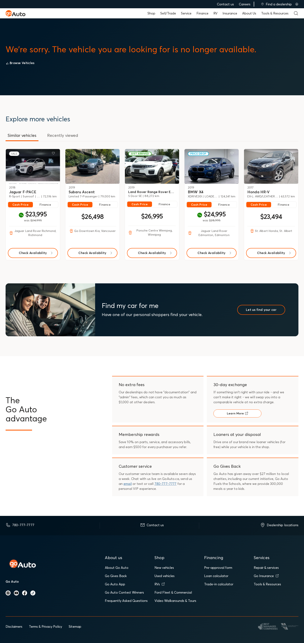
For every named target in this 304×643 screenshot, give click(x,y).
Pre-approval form (218, 567)
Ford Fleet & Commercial (173, 592)
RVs (157, 584)
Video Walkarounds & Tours (175, 601)
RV (215, 13)
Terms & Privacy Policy (45, 626)
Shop (151, 13)
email (127, 484)
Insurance (230, 13)
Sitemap (75, 626)
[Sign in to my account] (296, 4)
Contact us (225, 4)
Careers (244, 4)
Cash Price (20, 204)
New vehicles (164, 567)
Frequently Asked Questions (126, 601)
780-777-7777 (165, 484)
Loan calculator (216, 576)
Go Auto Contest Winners (124, 592)
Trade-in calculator (218, 584)
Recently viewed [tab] (62, 135)
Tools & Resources (274, 13)
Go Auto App (115, 584)
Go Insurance (264, 576)
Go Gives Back (116, 576)
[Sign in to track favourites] (54, 154)
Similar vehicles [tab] (22, 135)
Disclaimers (14, 626)
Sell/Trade (168, 13)
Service (186, 13)
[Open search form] (295, 13)
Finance (202, 13)
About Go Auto (116, 567)
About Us (249, 13)
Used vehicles (164, 576)
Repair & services (266, 567)
